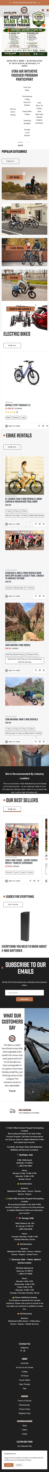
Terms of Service (24, 1342)
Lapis (23, 359)
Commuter (25, 1305)
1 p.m (16, 814)
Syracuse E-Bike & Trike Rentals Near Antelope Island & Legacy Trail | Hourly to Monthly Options (24, 517)
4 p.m (23, 814)
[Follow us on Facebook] (21, 1292)
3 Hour (23, 453)
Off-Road (24, 1317)
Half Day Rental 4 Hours (15, 596)
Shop (25, 1367)
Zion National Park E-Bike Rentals (21, 661)
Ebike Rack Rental (36, 457)
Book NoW (24, 81)
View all (10, 103)
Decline (19, 1465)
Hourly (8, 529)
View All (12, 287)
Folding (24, 1313)
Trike (24, 1330)
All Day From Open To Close (16, 457)
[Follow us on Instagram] (24, 1292)
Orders (24, 1371)
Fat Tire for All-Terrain (24, 1309)
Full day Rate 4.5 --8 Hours (23, 529)
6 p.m (30, 814)
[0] (41, 11)
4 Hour (31, 670)
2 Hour (16, 453)
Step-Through (24, 1326)
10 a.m (8, 814)
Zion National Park (24, 1388)
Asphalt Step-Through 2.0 (17, 346)
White (8, 359)
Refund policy (24, 1346)
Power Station (24, 1322)
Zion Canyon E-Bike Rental (17, 586)
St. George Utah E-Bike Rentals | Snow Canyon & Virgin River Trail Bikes (23, 442)
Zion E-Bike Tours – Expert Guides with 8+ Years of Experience (21, 803)
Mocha (16, 359)
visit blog (13, 846)
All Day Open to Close (14, 675)
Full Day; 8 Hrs (32, 596)
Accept (8, 1465)
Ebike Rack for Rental (33, 675)
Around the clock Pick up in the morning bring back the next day (25, 602)
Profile (24, 1375)
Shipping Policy (25, 1355)
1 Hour (8, 453)
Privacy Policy (24, 1351)
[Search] (7, 11)
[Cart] (46, 11)
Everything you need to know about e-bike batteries (24, 890)
